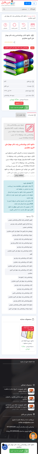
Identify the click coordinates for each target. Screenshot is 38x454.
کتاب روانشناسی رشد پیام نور (24, 289)
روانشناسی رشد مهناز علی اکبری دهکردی (22, 281)
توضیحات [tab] (31, 115)
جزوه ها (30, 16)
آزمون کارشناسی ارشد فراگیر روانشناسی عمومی (20, 220)
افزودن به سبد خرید (16, 107)
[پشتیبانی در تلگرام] (33, 436)
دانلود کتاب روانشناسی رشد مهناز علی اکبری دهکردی (21, 272)
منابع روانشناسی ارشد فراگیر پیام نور (22, 301)
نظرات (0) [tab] (19, 115)
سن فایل (6, 86)
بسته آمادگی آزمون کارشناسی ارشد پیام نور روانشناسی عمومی (21, 225)
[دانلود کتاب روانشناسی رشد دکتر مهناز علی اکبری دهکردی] (19, 62)
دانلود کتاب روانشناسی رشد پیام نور (23, 258)
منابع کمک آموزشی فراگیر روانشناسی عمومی (20, 305)
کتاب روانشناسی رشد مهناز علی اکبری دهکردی (20, 297)
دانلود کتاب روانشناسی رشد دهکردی (23, 262)
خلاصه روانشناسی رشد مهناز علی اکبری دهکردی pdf (20, 252)
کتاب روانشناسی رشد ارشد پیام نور (23, 285)
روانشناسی (6, 96)
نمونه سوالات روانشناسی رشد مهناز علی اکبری (20, 309)
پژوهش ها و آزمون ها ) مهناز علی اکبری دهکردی (19, 231)
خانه (34, 16)
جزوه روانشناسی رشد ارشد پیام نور (23, 239)
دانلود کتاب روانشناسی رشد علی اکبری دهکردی (20, 266)
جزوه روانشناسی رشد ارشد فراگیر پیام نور (21, 243)
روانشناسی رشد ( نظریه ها (25, 277)
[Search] (4, 9)
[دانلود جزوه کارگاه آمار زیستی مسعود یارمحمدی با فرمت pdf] (27, 332)
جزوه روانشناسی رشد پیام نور (24, 247)
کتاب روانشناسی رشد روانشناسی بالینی (22, 293)
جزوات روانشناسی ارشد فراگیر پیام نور (22, 235)
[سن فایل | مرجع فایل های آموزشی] (8, 3)
